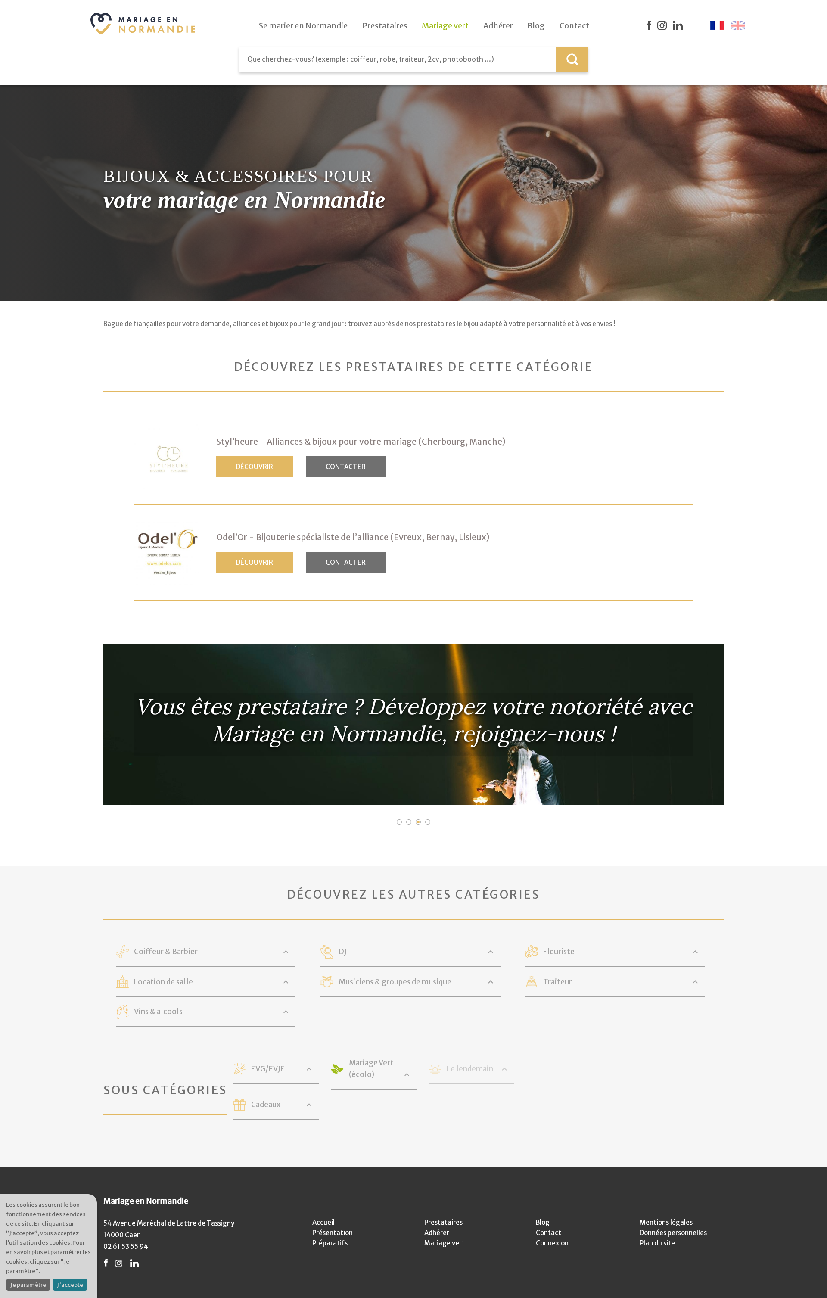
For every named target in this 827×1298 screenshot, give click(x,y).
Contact (548, 1233)
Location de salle (163, 982)
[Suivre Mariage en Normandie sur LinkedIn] (678, 25)
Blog (543, 1222)
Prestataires (443, 1222)
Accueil (323, 1222)
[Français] (717, 25)
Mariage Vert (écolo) (371, 1068)
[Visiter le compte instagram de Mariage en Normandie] (118, 1263)
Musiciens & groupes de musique (395, 982)
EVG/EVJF (267, 1069)
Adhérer (436, 1233)
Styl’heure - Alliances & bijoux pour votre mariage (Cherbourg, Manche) (360, 441)
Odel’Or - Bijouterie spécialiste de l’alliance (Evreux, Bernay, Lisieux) (352, 537)
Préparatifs (330, 1243)
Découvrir (254, 467)
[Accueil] (143, 23)
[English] (738, 25)
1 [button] (399, 822)
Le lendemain (470, 1069)
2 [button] (408, 822)
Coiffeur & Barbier (166, 951)
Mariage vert (444, 1243)
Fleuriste (559, 951)
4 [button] (427, 822)
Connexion (552, 1243)
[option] (413, 724)
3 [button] (418, 822)
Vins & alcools (158, 1011)
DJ (343, 951)
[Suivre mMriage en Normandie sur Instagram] (662, 25)
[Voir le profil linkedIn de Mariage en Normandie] (134, 1263)
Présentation (332, 1233)
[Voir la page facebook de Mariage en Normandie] (106, 1263)
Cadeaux (265, 1104)
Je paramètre (28, 1285)
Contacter (346, 467)
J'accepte (70, 1285)
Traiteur (557, 982)
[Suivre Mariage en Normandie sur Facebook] (649, 25)
